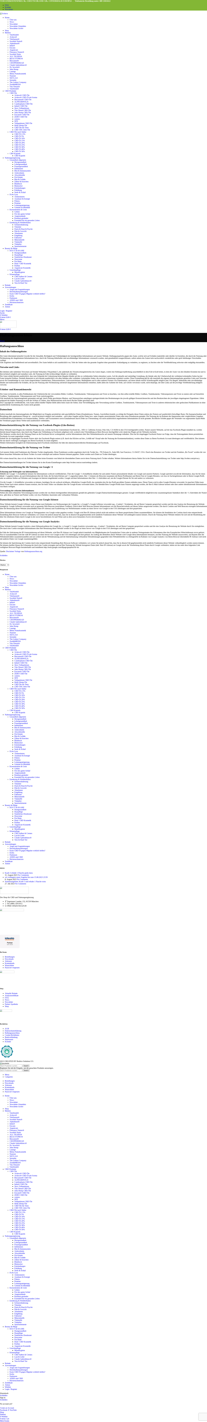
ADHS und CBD (16, 300)
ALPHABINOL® (21, 102)
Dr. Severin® (15, 67)
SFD (16, 121)
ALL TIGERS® (16, 56)
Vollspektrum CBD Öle (23, 123)
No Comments (23, 875)
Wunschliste (9, 965)
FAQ (7, 998)
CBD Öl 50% (19, 151)
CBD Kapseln (15, 153)
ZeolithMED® (15, 84)
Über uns (13, 20)
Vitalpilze (18, 244)
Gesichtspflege (15, 270)
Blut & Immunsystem (22, 171)
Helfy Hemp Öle (20, 125)
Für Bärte (18, 261)
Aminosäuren (19, 197)
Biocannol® (14, 61)
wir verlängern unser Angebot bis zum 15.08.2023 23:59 (26, 877)
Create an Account (7, 1408)
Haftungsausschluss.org (33, 551)
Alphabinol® (15, 43)
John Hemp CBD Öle (22, 112)
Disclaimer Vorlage (13, 551)
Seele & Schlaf (20, 192)
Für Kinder (18, 177)
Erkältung (18, 190)
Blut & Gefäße (20, 179)
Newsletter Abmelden (18, 26)
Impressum (9, 1039)
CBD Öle (13, 93)
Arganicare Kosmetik (22, 268)
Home (2, 341)
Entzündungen (19, 188)
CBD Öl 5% (19, 136)
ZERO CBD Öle (20, 117)
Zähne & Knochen (21, 182)
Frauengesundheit (21, 166)
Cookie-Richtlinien (12, 1035)
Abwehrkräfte (19, 175)
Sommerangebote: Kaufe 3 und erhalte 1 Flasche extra (25, 882)
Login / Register (11, 1389)
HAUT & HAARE (17, 251)
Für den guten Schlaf (22, 214)
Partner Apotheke (11, 1004)
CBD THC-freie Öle (22, 130)
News (12, 22)
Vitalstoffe (18, 242)
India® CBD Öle (20, 106)
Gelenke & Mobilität (22, 207)
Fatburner (18, 238)
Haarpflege (18, 255)
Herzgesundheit (20, 162)
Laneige (13, 71)
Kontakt (8, 1042)
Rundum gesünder (21, 218)
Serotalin (13, 80)
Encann (12, 48)
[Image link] (14, 893)
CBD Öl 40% (19, 149)
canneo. (17, 119)
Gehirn (17, 212)
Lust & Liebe (19, 279)
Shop (7, 1006)
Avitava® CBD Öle (21, 95)
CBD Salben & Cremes (23, 276)
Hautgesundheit (20, 253)
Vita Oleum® (15, 87)
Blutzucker (18, 186)
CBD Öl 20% (19, 143)
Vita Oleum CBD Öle (22, 110)
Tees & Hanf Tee (20, 283)
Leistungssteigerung (21, 205)
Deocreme (18, 259)
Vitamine (17, 227)
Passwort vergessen (12, 968)
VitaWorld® (14, 35)
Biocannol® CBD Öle (22, 100)
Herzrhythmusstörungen (19, 292)
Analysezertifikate (11, 996)
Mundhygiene (19, 272)
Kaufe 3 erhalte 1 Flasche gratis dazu (19, 873)
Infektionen (18, 169)
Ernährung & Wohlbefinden (20, 223)
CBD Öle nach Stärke (18, 132)
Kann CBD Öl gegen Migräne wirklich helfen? (27, 294)
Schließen (3, 555)
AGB (7, 1029)
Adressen (8, 961)
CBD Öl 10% (19, 138)
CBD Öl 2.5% (19, 134)
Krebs (12, 296)
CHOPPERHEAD (17, 63)
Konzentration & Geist (18, 210)
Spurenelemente (20, 246)
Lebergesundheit (20, 164)
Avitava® (13, 37)
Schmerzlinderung (21, 225)
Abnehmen (18, 233)
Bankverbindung (11, 1037)
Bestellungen (10, 957)
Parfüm (17, 266)
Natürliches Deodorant (23, 257)
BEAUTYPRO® (16, 59)
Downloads (9, 959)
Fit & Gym (14, 194)
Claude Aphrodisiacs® (18, 65)
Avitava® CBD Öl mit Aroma (25, 97)
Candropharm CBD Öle (23, 104)
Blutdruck (18, 184)
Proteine (17, 203)
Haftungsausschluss (12, 1033)
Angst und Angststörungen (20, 289)
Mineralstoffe (19, 240)
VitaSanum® (14, 39)
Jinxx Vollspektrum (21, 108)
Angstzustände (20, 216)
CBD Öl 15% (19, 141)
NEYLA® (14, 78)
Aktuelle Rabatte (11, 993)
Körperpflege (15, 274)
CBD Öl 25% (19, 145)
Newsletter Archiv (16, 28)
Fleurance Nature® (17, 52)
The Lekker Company (18, 82)
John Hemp (14, 69)
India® (12, 46)
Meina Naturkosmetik (18, 74)
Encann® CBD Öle (21, 115)
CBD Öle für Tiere (21, 128)
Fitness (17, 201)
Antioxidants (19, 173)
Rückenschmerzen (16, 302)
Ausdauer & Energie (22, 199)
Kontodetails (9, 963)
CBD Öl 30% (19, 147)
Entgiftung (18, 235)
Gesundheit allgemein (18, 160)
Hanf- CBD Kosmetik (22, 264)
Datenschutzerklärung (13, 1031)
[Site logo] (4, 13)
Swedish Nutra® (16, 41)
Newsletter (14, 24)
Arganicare (14, 50)
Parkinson (13, 298)
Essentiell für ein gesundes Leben (27, 220)
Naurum (13, 76)
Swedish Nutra (15, 54)
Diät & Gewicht (20, 231)
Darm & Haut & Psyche (23, 229)
